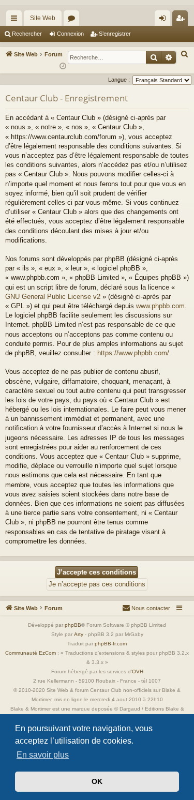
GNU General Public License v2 (52, 296)
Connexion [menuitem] (164, 20)
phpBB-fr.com (111, 643)
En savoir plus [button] (43, 754)
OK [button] (97, 781)
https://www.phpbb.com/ (133, 353)
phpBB (73, 625)
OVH (137, 671)
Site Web (42, 18)
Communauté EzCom (30, 653)
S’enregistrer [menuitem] (182, 20)
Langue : (119, 80)
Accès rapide (16, 20)
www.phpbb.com (160, 306)
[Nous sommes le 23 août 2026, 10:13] (62, 66)
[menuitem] (184, 54)
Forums (73, 20)
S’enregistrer (115, 34)
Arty (78, 634)
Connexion (70, 34)
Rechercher (27, 34)
